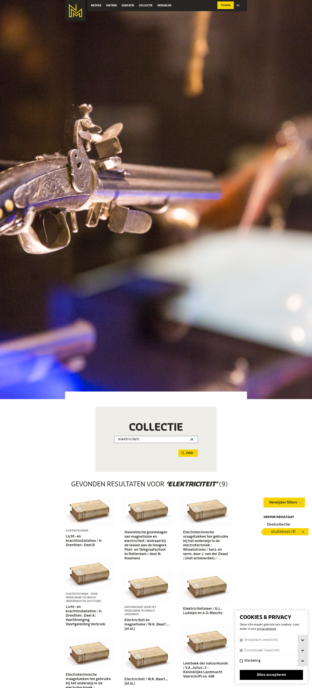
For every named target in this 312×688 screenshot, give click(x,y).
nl (238, 5)
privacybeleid (266, 629)
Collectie (146, 5)
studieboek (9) (283, 532)
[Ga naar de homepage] (75, 10)
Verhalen (164, 5)
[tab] (302, 640)
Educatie (128, 5)
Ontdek (111, 5)
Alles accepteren (271, 675)
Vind (189, 453)
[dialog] (271, 646)
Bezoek (96, 5)
